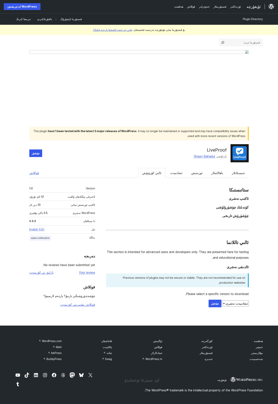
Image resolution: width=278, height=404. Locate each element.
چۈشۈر (36, 153)
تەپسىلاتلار (238, 173)
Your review (87, 272)
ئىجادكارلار (156, 352)
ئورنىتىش (196, 173)
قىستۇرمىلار (206, 352)
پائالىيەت (107, 347)
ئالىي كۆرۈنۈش (151, 173)
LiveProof (217, 150)
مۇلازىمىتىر (257, 352)
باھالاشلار (217, 173)
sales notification (40, 238)
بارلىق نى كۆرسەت (41, 272)
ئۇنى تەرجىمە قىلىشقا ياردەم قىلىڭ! (112, 29)
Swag (107, 359)
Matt (57, 347)
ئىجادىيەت (176, 173)
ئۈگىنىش (157, 341)
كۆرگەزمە (207, 341)
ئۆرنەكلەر (207, 347)
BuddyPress (52, 359)
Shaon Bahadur (204, 156)
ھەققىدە (258, 341)
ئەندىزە (209, 359)
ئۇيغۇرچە (222, 380)
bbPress (55, 352)
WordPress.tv (152, 359)
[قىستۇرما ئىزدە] (223, 42)
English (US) (36, 229)
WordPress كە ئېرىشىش (22, 6)
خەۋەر (259, 347)
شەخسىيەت (256, 359)
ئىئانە (107, 352)
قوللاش (34, 173)
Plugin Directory (253, 19)
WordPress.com (50, 341)
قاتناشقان (106, 341)
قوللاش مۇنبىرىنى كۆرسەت (77, 304)
